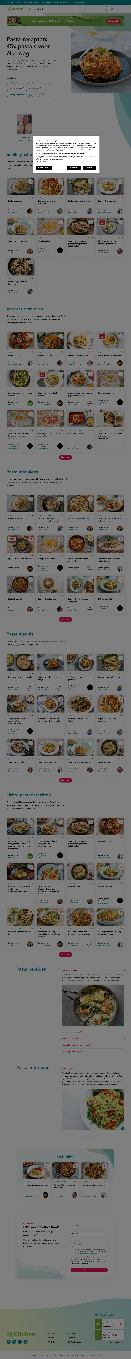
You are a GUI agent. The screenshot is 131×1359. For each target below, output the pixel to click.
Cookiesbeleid (59, 150)
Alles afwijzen (74, 167)
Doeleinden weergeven (44, 167)
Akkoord (89, 167)
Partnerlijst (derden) (41, 161)
